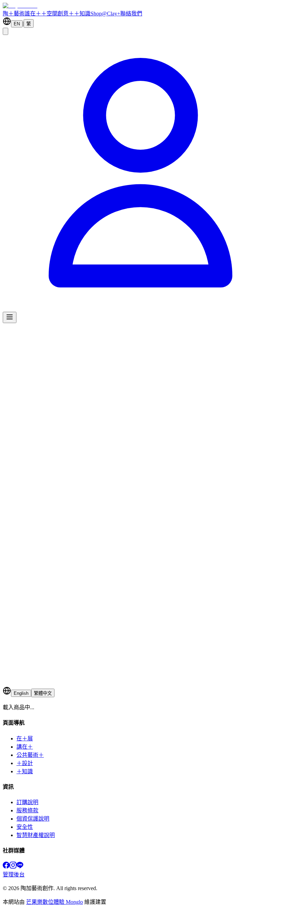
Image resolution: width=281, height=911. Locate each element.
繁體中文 (43, 693)
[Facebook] (6, 867)
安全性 (24, 827)
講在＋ (24, 747)
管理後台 (14, 874)
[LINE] (19, 867)
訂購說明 (27, 802)
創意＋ (66, 13)
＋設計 (24, 763)
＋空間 (49, 13)
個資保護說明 (32, 819)
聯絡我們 (131, 13)
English (21, 693)
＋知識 (82, 13)
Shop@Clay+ (105, 13)
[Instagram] (13, 867)
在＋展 (24, 738)
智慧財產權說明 (35, 835)
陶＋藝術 (14, 13)
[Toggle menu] (9, 317)
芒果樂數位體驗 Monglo (54, 902)
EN (17, 23)
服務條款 (27, 810)
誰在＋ (33, 13)
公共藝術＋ (30, 755)
